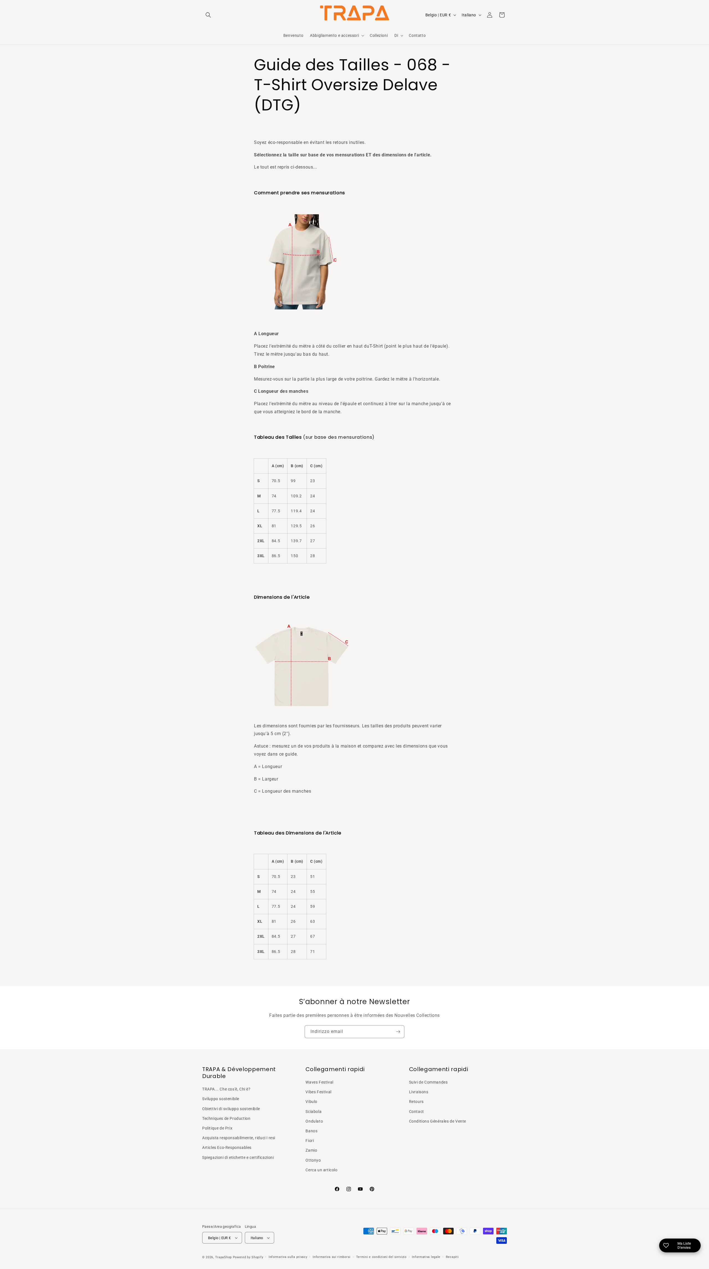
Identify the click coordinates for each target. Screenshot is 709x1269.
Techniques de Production (226, 1118)
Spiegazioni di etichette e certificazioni (238, 1157)
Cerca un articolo (321, 1170)
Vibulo (311, 1101)
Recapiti (452, 1257)
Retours (416, 1101)
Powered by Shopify (248, 1257)
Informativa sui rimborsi (332, 1257)
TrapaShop (223, 1257)
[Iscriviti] (398, 1031)
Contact (416, 1111)
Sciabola (313, 1111)
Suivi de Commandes (428, 1082)
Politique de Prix (217, 1128)
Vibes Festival (318, 1092)
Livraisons (418, 1092)
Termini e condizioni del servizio (381, 1257)
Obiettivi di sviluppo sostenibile (231, 1109)
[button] (208, 15)
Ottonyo (313, 1160)
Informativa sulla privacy (288, 1257)
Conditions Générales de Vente (437, 1121)
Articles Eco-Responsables (226, 1147)
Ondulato (314, 1121)
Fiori (309, 1140)
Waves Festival (319, 1082)
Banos (311, 1131)
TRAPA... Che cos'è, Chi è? (226, 1089)
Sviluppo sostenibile (220, 1099)
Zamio (311, 1150)
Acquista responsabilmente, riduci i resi (238, 1138)
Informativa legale (426, 1257)
